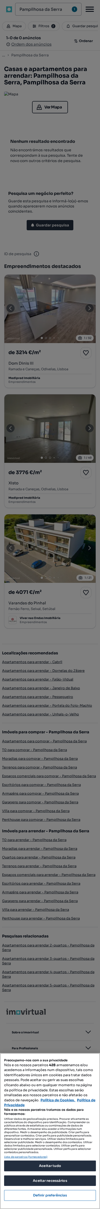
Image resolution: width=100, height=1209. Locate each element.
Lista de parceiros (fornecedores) (25, 1156)
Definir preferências (50, 1195)
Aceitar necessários (50, 1180)
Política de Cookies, (58, 1100)
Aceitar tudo (50, 1166)
